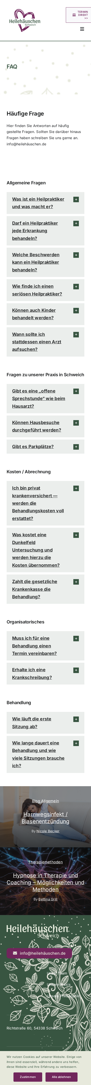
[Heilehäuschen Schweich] (25, 4)
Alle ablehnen (61, 1077)
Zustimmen (28, 1077)
